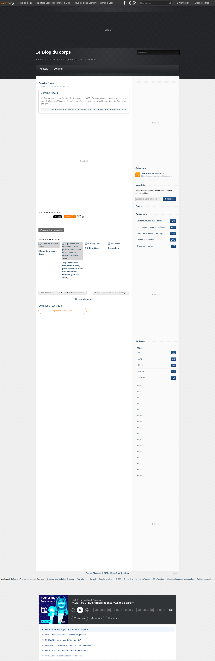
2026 (139, 348)
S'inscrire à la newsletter (51, 230)
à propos (115, 618)
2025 (139, 385)
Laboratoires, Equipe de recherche (151, 227)
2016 (139, 439)
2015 (139, 445)
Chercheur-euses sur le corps (149, 221)
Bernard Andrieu (19, 579)
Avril (140, 359)
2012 (139, 463)
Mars (140, 365)
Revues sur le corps (145, 240)
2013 (139, 457)
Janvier (141, 378)
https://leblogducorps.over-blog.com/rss (156, 176)
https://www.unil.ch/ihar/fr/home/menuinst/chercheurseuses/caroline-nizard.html (89, 109)
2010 (139, 475)
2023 (139, 397)
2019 (139, 421)
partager (98, 618)
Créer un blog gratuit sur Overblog (60, 579)
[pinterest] (134, 3)
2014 (139, 451)
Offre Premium (158, 579)
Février (141, 371)
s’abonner (81, 618)
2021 (139, 409)
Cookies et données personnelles (180, 579)
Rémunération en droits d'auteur (137, 579)
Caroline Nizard (49, 93)
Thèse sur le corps (145, 246)
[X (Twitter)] (129, 3)
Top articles (81, 579)
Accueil (44, 69)
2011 (139, 469)
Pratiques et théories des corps (150, 233)
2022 (139, 403)
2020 (139, 415)
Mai (139, 352)
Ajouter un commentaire (62, 311)
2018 (139, 427)
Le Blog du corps (53, 52)
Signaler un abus (106, 579)
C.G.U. (118, 579)
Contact (58, 69)
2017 (139, 433)
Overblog (125, 573)
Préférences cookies (205, 579)
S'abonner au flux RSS (152, 173)
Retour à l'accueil (84, 299)
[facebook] (124, 3)
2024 (139, 391)
